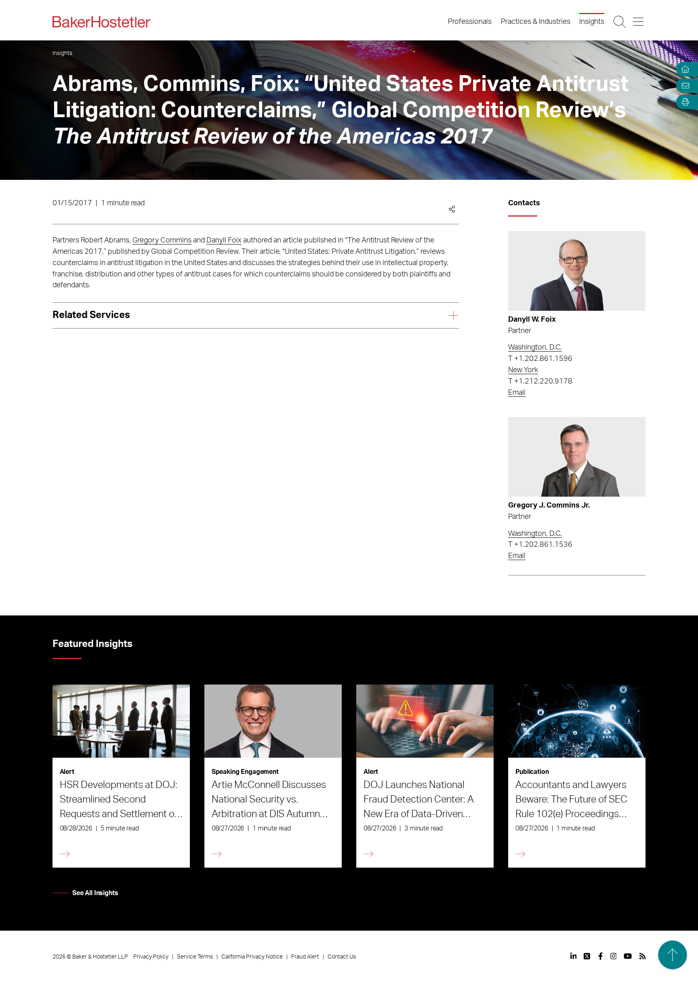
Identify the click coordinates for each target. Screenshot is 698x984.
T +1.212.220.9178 (540, 381)
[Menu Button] (638, 22)
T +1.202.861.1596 (540, 358)
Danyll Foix (224, 240)
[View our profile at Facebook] (600, 956)
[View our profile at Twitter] (587, 956)
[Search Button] (620, 22)
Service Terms (195, 957)
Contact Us (342, 957)
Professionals (470, 21)
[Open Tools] (683, 102)
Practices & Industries (535, 21)
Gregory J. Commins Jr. (549, 505)
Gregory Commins (161, 240)
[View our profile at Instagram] (613, 956)
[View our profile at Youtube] (628, 956)
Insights (591, 21)
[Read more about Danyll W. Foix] (576, 271)
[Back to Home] (101, 21)
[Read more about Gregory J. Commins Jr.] (576, 457)
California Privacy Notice (252, 957)
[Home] (683, 69)
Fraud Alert (305, 957)
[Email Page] (683, 85)
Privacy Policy (150, 957)
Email (517, 392)
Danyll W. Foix (532, 319)
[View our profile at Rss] (642, 956)
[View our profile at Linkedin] (573, 956)
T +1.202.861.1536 (540, 544)
